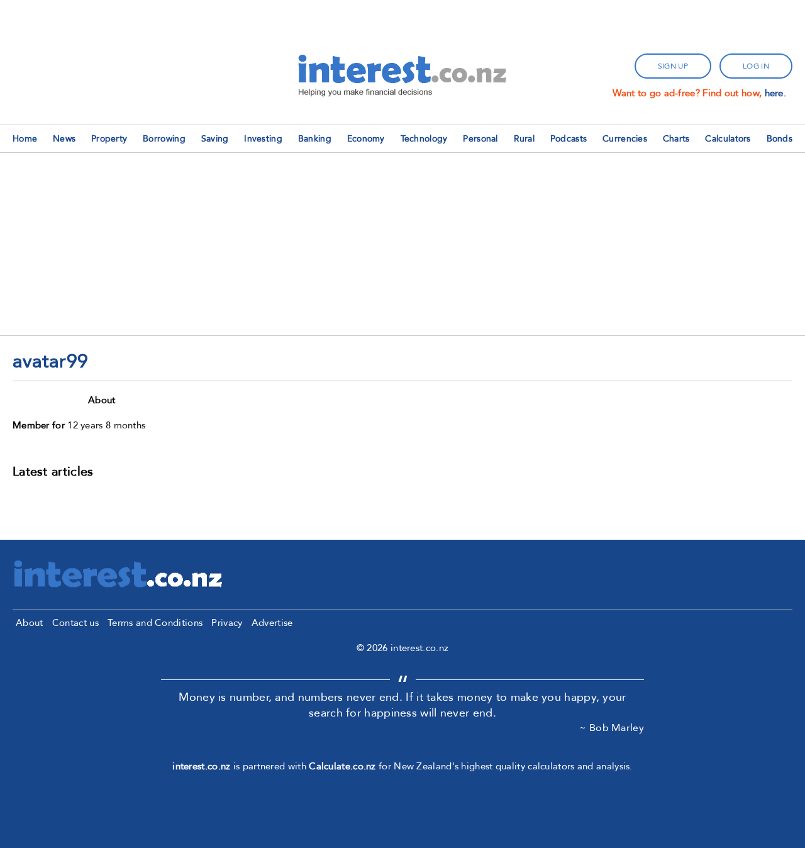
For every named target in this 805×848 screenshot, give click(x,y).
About (29, 622)
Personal (480, 139)
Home (25, 139)
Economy (366, 139)
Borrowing (164, 139)
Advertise (272, 622)
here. (776, 93)
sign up (673, 66)
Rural (524, 139)
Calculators (727, 139)
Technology (424, 139)
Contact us (75, 622)
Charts (676, 139)
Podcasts (568, 139)
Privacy (226, 622)
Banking (314, 139)
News (64, 139)
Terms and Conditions (155, 622)
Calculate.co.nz (342, 766)
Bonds (780, 139)
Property (109, 139)
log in (756, 66)
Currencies (624, 139)
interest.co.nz (201, 766)
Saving (215, 139)
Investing (263, 139)
